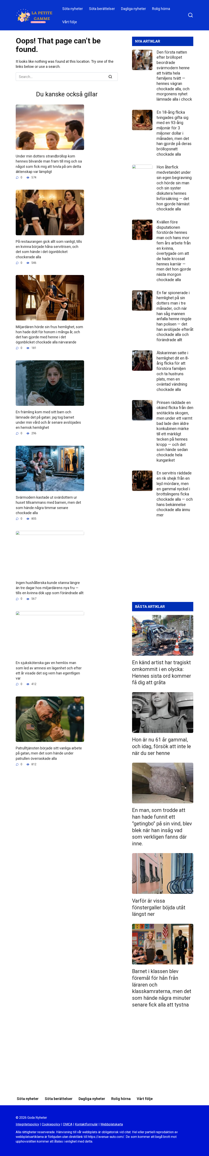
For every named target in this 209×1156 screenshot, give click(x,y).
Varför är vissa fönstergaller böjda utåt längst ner (158, 907)
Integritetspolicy (27, 1124)
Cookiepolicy (51, 1124)
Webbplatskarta (111, 1124)
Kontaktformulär (86, 1124)
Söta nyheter (72, 9)
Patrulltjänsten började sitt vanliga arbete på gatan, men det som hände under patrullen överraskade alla (49, 753)
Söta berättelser (102, 9)
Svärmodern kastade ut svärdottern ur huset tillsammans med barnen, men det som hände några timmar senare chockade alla (48, 505)
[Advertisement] (162, 563)
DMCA (67, 1124)
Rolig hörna (161, 9)
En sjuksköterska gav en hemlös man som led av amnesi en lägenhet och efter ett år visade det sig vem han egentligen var (49, 670)
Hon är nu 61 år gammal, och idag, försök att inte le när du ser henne (161, 746)
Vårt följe (69, 22)
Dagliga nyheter (133, 9)
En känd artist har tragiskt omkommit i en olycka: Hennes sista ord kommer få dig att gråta (161, 672)
